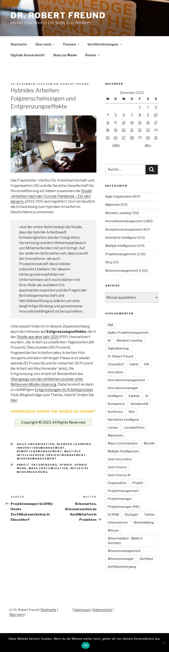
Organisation (117, 483)
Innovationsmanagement (41, 447)
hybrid (66, 464)
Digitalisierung (118, 348)
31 (155, 137)
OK (86, 645)
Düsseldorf (116, 364)
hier (14, 400)
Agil (110, 324)
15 (139, 122)
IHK (146, 364)
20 (124, 130)
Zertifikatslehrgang (122, 566)
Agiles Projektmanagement (128, 332)
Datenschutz (102, 610)
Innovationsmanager (123, 388)
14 (132, 122)
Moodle (149, 443)
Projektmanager (120, 499)
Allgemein (112, 204)
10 (156, 115)
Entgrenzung (44, 464)
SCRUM (113, 514)
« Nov (116, 145)
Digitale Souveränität (28, 55)
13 (123, 122)
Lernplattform (134, 427)
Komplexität (139, 404)
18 (107, 130)
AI (109, 340)
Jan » (148, 145)
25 (108, 137)
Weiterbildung (144, 522)
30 (148, 137)
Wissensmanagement (37, 458)
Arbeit (23, 464)
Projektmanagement (66, 455)
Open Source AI (119, 475)
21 (131, 130)
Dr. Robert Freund (58, 15)
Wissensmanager (121, 559)
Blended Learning (74, 444)
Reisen (90, 55)
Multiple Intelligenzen (120, 246)
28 (132, 137)
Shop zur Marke (65, 55)
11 (108, 122)
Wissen (113, 530)
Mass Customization (48, 468)
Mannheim (115, 435)
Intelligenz (115, 396)
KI (146, 396)
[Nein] (163, 642)
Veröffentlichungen (102, 44)
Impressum (82, 610)
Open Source (117, 467)
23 (148, 130)
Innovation (115, 372)
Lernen (113, 427)
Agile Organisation (36, 444)
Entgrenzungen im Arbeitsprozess (64, 390)
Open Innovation (120, 459)
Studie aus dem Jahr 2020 (38, 337)
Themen (69, 44)
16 (148, 122)
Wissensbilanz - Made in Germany (125, 540)
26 (116, 137)
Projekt (137, 483)
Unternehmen (118, 522)
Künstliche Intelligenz (121, 237)
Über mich (43, 44)
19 (115, 130)
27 (123, 137)
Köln (132, 411)
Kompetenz (116, 404)
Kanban (134, 396)
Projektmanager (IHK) (124, 506)
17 (155, 122)
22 (139, 130)
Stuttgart (131, 514)
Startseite (19, 44)
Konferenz (115, 411)
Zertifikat (146, 559)
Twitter (149, 514)
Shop (109, 262)
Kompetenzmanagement (39, 451)
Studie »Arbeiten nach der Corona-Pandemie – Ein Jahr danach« (51, 196)
